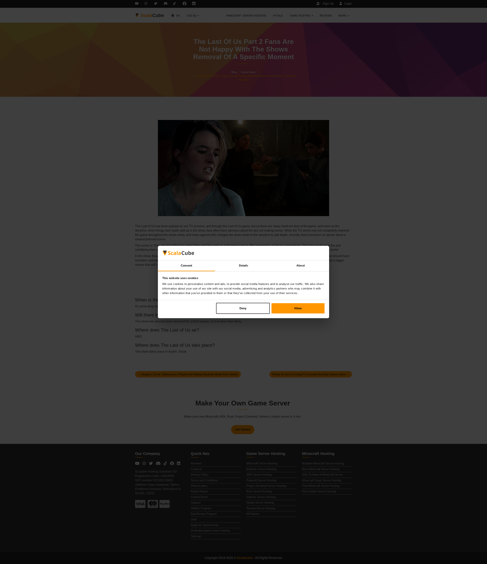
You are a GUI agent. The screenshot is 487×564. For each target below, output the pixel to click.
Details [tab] (243, 265)
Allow (298, 308)
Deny (243, 308)
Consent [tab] (186, 265)
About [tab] (300, 265)
